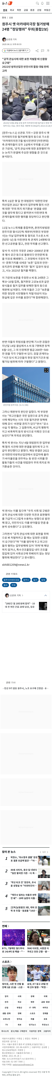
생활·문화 (6, 1013)
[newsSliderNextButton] (47, 852)
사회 (19, 996)
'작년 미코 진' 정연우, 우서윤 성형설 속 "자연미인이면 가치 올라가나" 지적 (23, 886)
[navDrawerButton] (48, 3)
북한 (32, 1002)
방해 (43, 580)
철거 (35, 580)
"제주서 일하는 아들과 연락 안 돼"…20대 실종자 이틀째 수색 (24, 898)
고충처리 (47, 1031)
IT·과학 (32, 1007)
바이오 (45, 1007)
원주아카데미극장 (11, 580)
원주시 (26, 580)
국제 (45, 996)
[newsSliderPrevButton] (40, 852)
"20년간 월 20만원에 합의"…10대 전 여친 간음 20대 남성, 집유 (20, 605)
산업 (6, 1007)
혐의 (5, 585)
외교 (19, 1002)
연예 (4, 926)
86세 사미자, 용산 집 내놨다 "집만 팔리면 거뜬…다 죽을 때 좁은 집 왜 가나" (24, 873)
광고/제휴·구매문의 (19, 1031)
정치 (6, 996)
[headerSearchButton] (37, 3)
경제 (32, 996)
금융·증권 (45, 1002)
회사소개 (5, 1031)
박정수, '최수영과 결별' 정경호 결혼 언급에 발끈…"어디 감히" (24, 860)
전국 (4, 17)
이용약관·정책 (35, 1031)
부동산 (19, 1007)
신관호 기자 (12, 39)
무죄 (14, 585)
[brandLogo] (7, 3)
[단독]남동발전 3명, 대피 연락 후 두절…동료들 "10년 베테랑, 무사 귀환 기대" (24, 911)
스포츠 (6, 962)
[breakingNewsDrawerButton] (42, 3)
